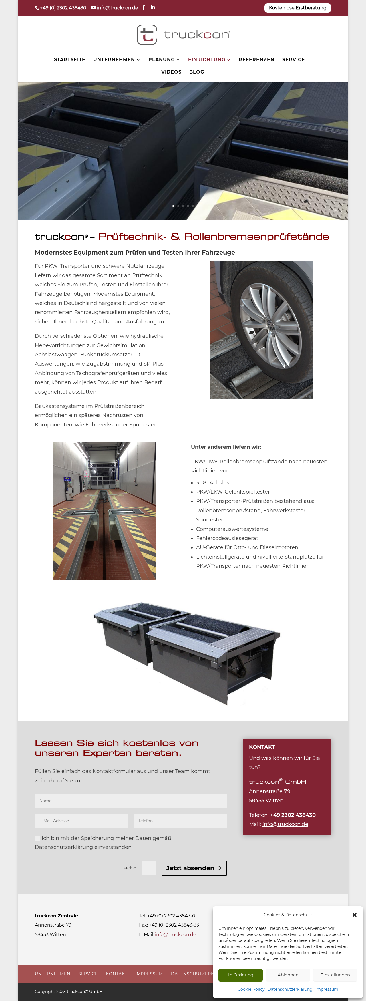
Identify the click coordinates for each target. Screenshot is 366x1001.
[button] (354, 915)
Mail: (278, 824)
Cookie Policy (251, 989)
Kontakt (116, 973)
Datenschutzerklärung (290, 989)
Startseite (69, 60)
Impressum (326, 989)
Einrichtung (206, 60)
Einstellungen (335, 975)
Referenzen (256, 60)
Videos (171, 72)
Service (293, 60)
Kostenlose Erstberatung (298, 8)
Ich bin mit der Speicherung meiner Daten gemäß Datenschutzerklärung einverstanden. (103, 842)
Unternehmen (114, 60)
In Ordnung (240, 975)
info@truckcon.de (175, 934)
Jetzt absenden (190, 868)
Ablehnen (288, 975)
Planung (161, 60)
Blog (196, 72)
